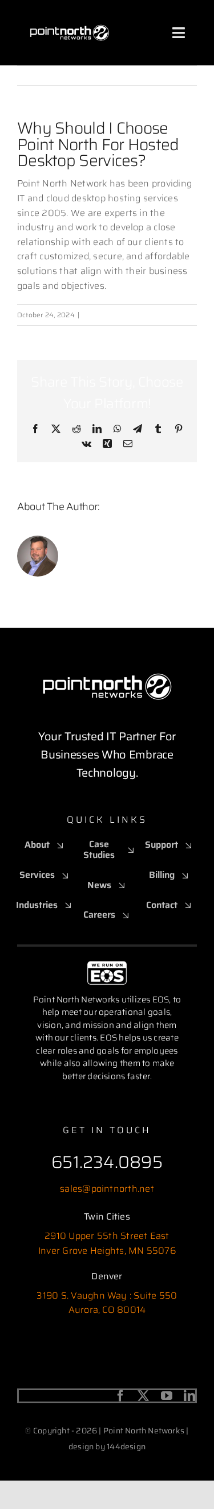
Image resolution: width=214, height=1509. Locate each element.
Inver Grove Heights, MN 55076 (107, 1250)
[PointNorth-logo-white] (69, 16)
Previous (137, 75)
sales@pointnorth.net (107, 1189)
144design (126, 1446)
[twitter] (143, 1396)
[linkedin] (189, 1396)
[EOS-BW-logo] (107, 965)
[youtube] (166, 1396)
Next (177, 75)
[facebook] (120, 1396)
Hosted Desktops (110, 314)
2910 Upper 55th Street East (107, 1236)
